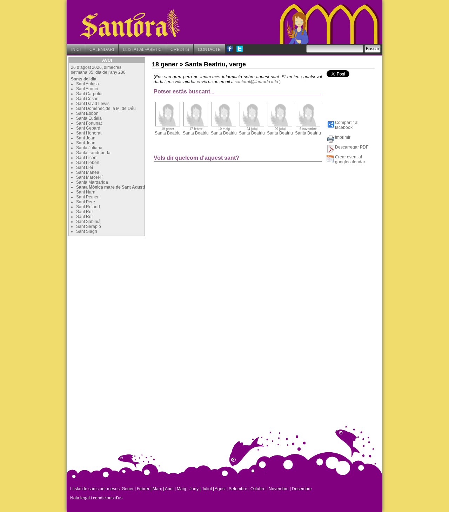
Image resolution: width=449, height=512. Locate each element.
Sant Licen (86, 157)
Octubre (258, 488)
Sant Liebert (87, 162)
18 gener (165, 64)
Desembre (302, 488)
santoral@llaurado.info (256, 81)
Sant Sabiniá (88, 221)
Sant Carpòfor (89, 93)
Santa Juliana (89, 147)
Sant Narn (85, 192)
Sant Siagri (86, 231)
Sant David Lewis (92, 103)
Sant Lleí (84, 167)
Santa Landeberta (93, 152)
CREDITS (179, 49)
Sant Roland (88, 206)
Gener (128, 488)
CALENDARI (101, 49)
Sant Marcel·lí (89, 177)
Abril (169, 488)
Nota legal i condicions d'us (96, 497)
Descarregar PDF (351, 147)
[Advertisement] (121, 282)
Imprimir (342, 137)
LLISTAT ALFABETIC (142, 49)
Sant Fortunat (89, 123)
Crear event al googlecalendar (350, 159)
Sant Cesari (87, 98)
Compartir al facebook (346, 125)
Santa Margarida (92, 182)
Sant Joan (85, 138)
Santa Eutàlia (89, 118)
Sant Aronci (87, 88)
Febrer (143, 488)
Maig (181, 488)
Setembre (238, 488)
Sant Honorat (88, 133)
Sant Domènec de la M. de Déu (106, 108)
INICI (76, 49)
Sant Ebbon (87, 113)
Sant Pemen (88, 197)
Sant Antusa (87, 83)
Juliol (207, 488)
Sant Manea (87, 172)
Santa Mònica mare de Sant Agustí (110, 187)
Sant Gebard (88, 128)
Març (157, 488)
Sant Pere (85, 201)
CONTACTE (209, 49)
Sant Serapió (88, 226)
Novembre (279, 488)
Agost (220, 488)
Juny (194, 488)
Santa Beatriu (168, 131)
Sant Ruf (84, 211)
